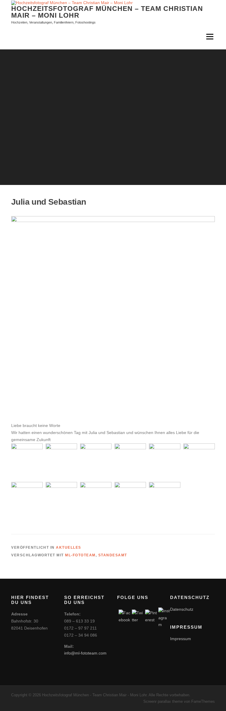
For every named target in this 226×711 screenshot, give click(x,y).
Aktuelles (68, 547)
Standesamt (112, 555)
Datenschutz (181, 609)
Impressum (180, 638)
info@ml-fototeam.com (85, 653)
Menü (210, 36)
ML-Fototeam (80, 555)
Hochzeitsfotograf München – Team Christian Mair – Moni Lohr (107, 11)
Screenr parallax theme (163, 701)
